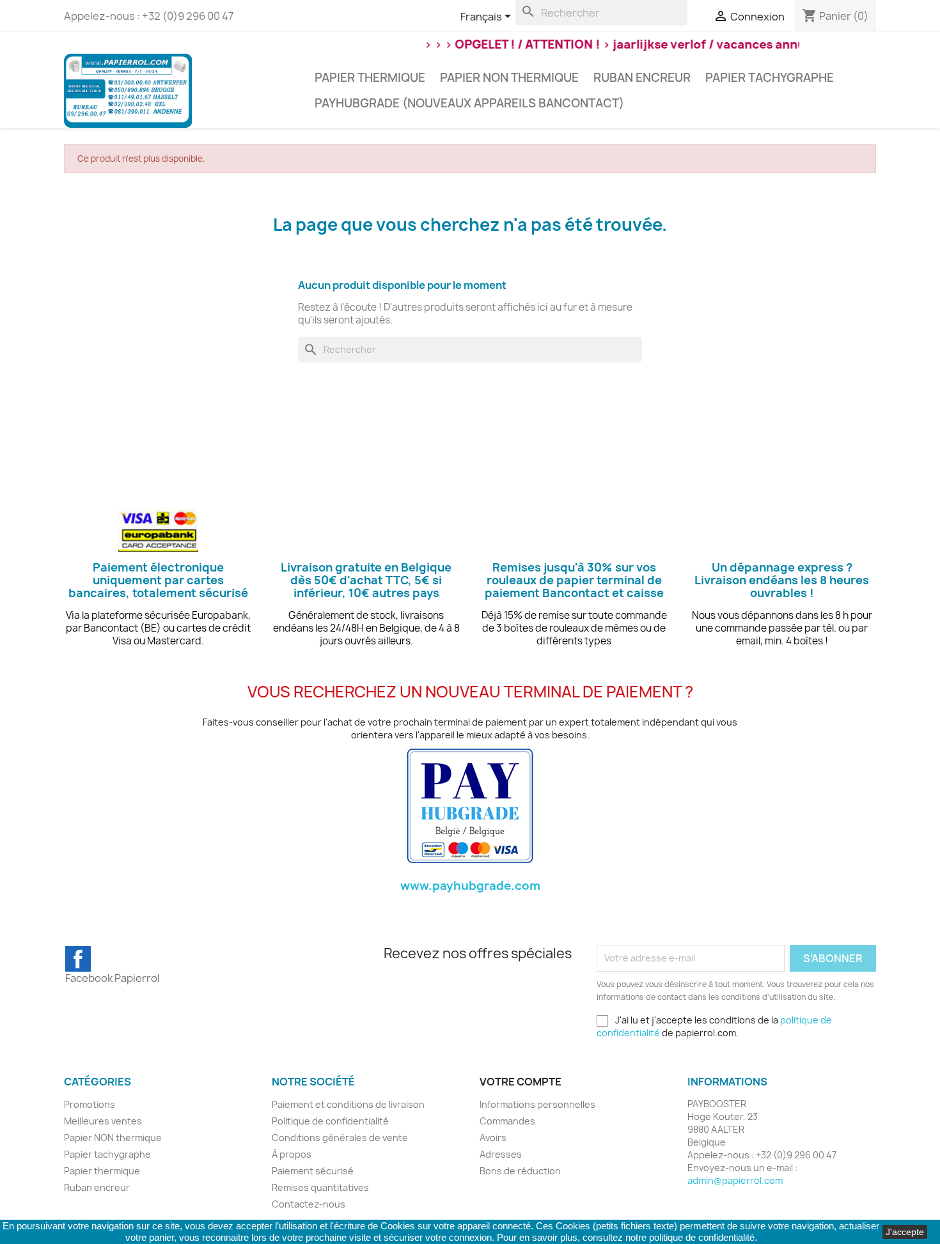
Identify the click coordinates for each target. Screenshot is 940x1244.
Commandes (507, 1121)
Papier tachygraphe (769, 78)
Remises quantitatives (320, 1187)
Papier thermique (370, 78)
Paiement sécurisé (313, 1171)
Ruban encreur (642, 78)
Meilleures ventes (103, 1121)
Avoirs (493, 1137)
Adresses (501, 1154)
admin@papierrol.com (735, 1180)
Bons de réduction (520, 1171)
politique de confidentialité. (703, 1237)
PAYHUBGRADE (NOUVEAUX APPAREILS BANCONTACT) (469, 103)
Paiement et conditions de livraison (348, 1104)
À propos (291, 1154)
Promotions (89, 1104)
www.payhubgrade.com (470, 886)
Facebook (78, 959)
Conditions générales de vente (340, 1137)
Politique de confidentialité (330, 1121)
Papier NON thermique (509, 78)
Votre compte (520, 1082)
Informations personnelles (537, 1104)
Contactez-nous (308, 1204)
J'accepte (905, 1232)
